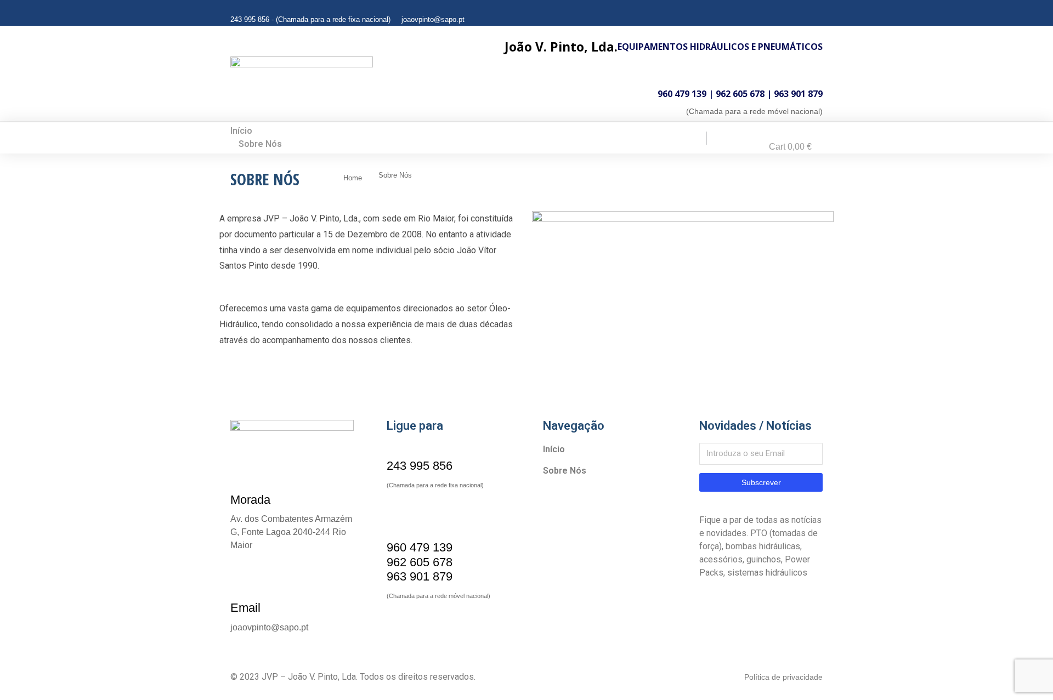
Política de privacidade (783, 677)
